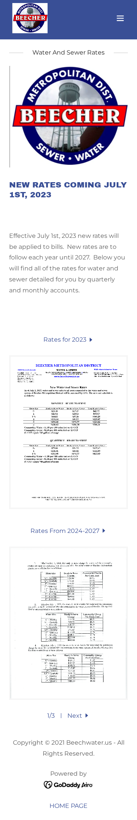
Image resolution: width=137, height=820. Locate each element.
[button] (120, 18)
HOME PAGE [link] (68, 805)
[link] (30, 18)
